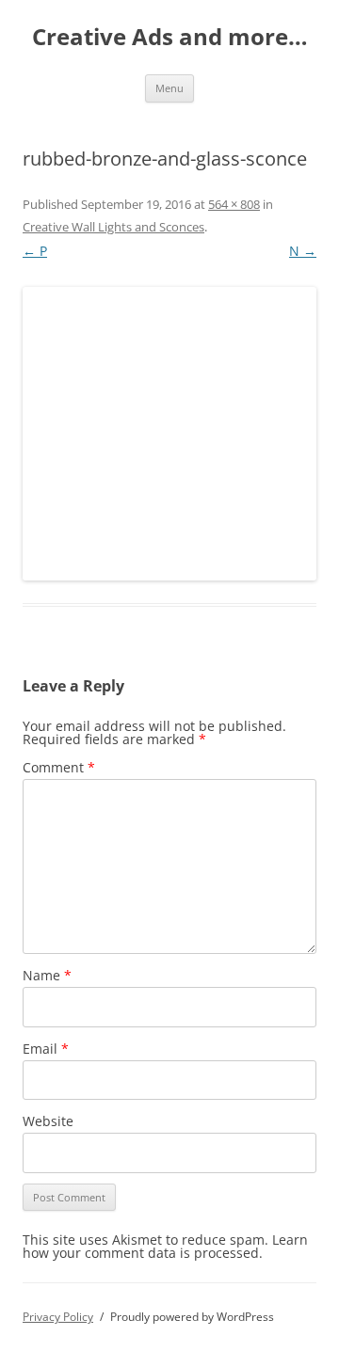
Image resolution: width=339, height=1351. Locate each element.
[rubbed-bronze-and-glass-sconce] (169, 433)
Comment (59, 767)
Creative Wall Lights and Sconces (113, 226)
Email (46, 1048)
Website (48, 1121)
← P (35, 251)
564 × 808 (234, 204)
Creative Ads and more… (170, 37)
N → (302, 251)
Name (47, 975)
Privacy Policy (58, 1317)
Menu (169, 88)
